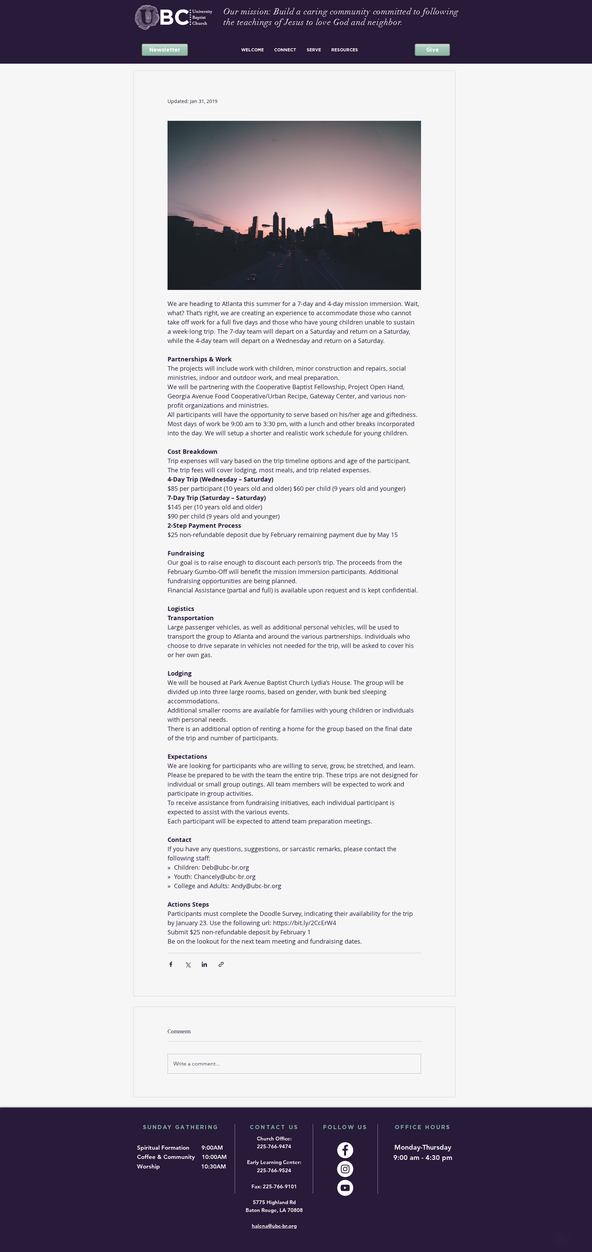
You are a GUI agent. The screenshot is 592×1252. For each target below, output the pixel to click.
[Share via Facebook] (171, 964)
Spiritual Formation (164, 1147)
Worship (150, 1166)
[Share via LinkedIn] (204, 964)
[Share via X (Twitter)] (187, 964)
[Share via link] (221, 964)
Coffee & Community (168, 1156)
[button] (252, 49)
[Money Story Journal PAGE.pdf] (562, 1239)
